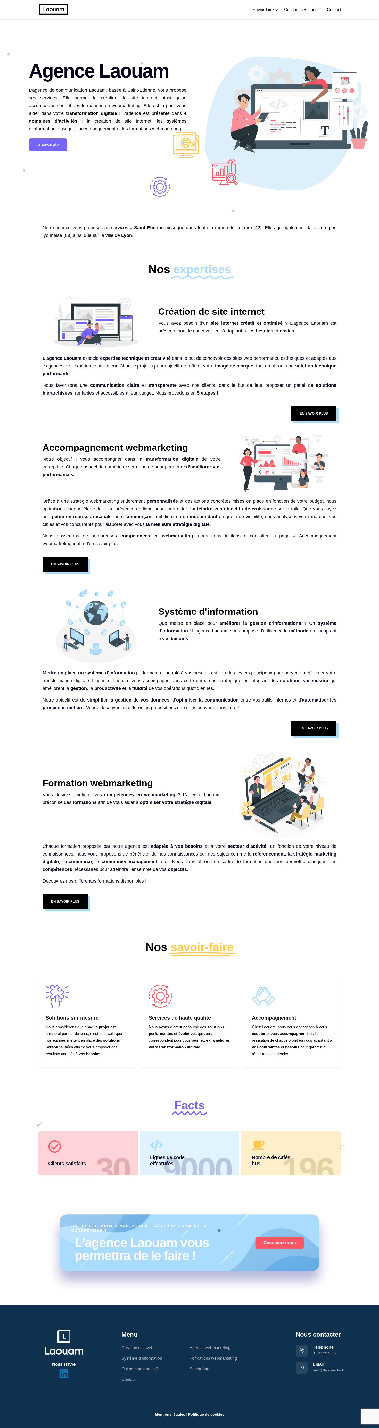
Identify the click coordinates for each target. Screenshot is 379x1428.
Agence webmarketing (210, 1348)
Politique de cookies (206, 1414)
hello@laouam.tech (328, 1370)
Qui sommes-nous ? (302, 9)
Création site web (137, 1348)
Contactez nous (279, 1242)
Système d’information (141, 1358)
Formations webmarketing (213, 1358)
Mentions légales (170, 1414)
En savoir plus (48, 144)
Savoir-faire (263, 9)
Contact (334, 9)
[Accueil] (64, 1342)
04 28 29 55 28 (325, 1353)
